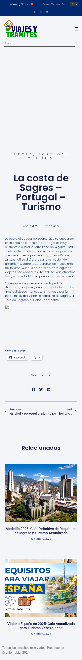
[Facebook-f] (34, 11)
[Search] (76, 43)
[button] (33, 389)
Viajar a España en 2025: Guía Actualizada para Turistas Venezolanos (41, 626)
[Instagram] (41, 11)
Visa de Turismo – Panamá (56, 4)
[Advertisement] (41, 95)
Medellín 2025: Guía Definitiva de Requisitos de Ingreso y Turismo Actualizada (41, 531)
